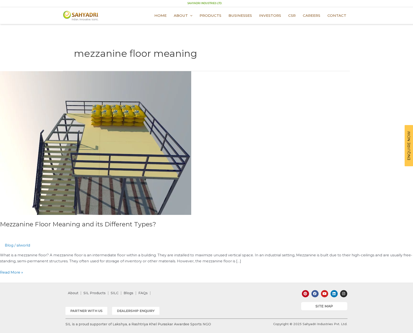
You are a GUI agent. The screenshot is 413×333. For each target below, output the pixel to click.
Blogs (128, 293)
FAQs (143, 293)
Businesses (240, 15)
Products (210, 15)
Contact (336, 15)
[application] (190, 15)
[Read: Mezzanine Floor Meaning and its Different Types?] (95, 142)
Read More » (11, 272)
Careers (311, 15)
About (181, 15)
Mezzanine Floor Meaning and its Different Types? (78, 224)
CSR (292, 15)
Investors (270, 15)
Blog (9, 245)
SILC (115, 293)
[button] (86, 311)
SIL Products (94, 293)
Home (160, 15)
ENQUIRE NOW (409, 145)
